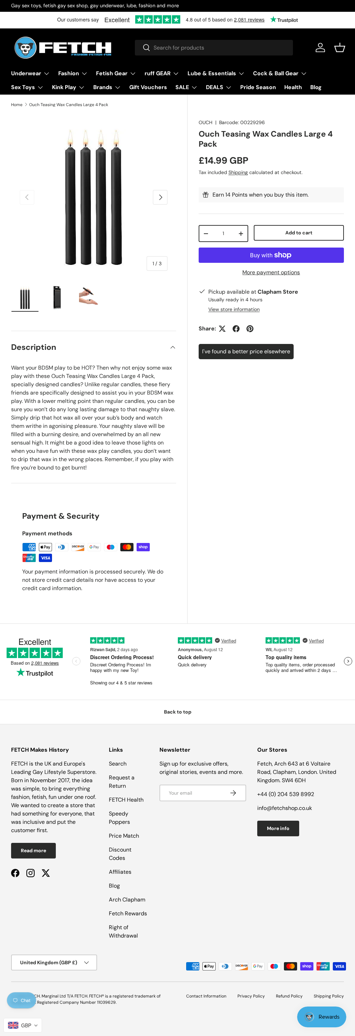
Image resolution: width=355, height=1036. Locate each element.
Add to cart (298, 233)
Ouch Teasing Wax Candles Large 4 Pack (68, 105)
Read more (33, 850)
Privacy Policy (251, 996)
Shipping (238, 172)
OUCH (206, 122)
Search (118, 763)
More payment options (271, 272)
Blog (316, 87)
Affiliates (120, 871)
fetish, (40, 797)
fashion (20, 797)
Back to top (177, 712)
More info (278, 828)
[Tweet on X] (222, 329)
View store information (234, 309)
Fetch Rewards (128, 913)
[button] (339, 47)
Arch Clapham (127, 899)
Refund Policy (289, 996)
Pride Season (258, 87)
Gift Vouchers (148, 87)
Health (293, 87)
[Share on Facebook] (236, 329)
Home (17, 105)
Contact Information (206, 996)
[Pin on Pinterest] (250, 329)
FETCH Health (126, 799)
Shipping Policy (329, 996)
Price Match (124, 835)
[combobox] (214, 47)
